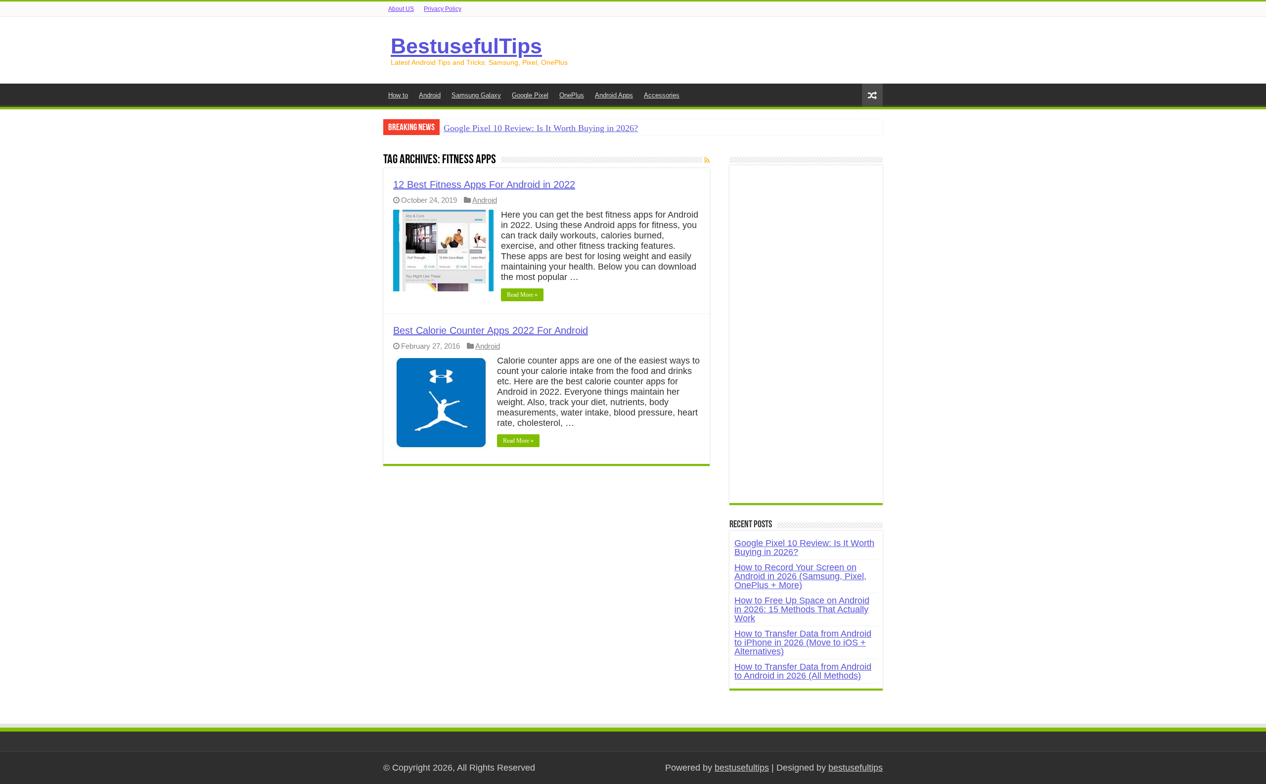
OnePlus (571, 95)
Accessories (661, 95)
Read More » (522, 294)
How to (398, 95)
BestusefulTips (466, 46)
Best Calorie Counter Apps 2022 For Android (490, 330)
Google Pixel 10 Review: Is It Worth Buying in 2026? (541, 128)
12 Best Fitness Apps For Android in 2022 (484, 184)
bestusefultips (742, 768)
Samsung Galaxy (476, 95)
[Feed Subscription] (707, 160)
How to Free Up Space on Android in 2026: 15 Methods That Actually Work (801, 609)
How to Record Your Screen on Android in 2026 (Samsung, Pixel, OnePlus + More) (800, 576)
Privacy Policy (442, 8)
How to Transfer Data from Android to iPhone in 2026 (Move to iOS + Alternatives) (802, 642)
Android (430, 95)
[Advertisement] (806, 339)
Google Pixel (530, 95)
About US (401, 8)
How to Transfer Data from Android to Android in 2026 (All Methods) (802, 671)
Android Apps (614, 95)
